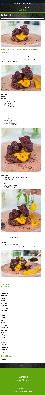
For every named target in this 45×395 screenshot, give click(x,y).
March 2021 (3, 290)
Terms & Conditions (28, 391)
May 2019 (3, 318)
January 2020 (4, 305)
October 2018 (4, 330)
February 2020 (4, 303)
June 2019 (3, 317)
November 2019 (4, 308)
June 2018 (3, 337)
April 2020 (3, 300)
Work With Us (28, 7)
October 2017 (4, 351)
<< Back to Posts (5, 284)
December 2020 (4, 293)
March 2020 (3, 302)
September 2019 (4, 312)
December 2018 (4, 327)
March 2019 (3, 322)
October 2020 (4, 295)
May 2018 (3, 339)
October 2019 (4, 310)
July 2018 (3, 335)
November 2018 (4, 329)
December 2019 (4, 307)
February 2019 (4, 323)
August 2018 (3, 334)
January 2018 (4, 345)
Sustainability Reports (19, 7)
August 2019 (3, 313)
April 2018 (3, 340)
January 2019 (4, 325)
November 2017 (4, 349)
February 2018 (4, 344)
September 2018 (4, 332)
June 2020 (3, 296)
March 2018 (3, 342)
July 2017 (3, 352)
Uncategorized (4, 359)
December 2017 (4, 347)
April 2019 (3, 320)
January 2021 (4, 291)
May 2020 (3, 298)
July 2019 (3, 315)
